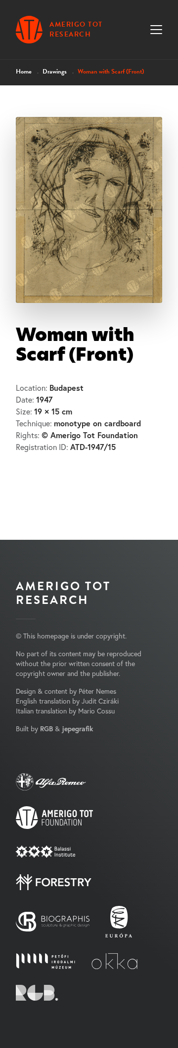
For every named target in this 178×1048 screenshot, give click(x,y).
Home (24, 71)
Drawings (55, 71)
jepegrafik (77, 728)
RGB (46, 728)
